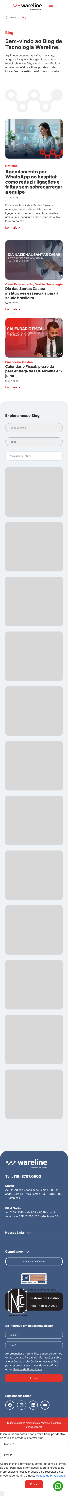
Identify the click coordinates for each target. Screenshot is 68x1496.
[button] (34, 1232)
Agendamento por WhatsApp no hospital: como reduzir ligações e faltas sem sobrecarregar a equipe (33, 182)
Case (9, 284)
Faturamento (23, 284)
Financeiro (13, 362)
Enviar (34, 1378)
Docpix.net (36, 1426)
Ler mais (12, 227)
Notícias (11, 166)
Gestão (39, 284)
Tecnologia (54, 284)
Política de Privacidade (27, 1369)
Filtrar (57, 456)
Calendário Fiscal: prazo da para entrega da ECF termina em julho (33, 371)
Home (13, 17)
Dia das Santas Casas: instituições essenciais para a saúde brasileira (31, 293)
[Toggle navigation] (51, 6)
